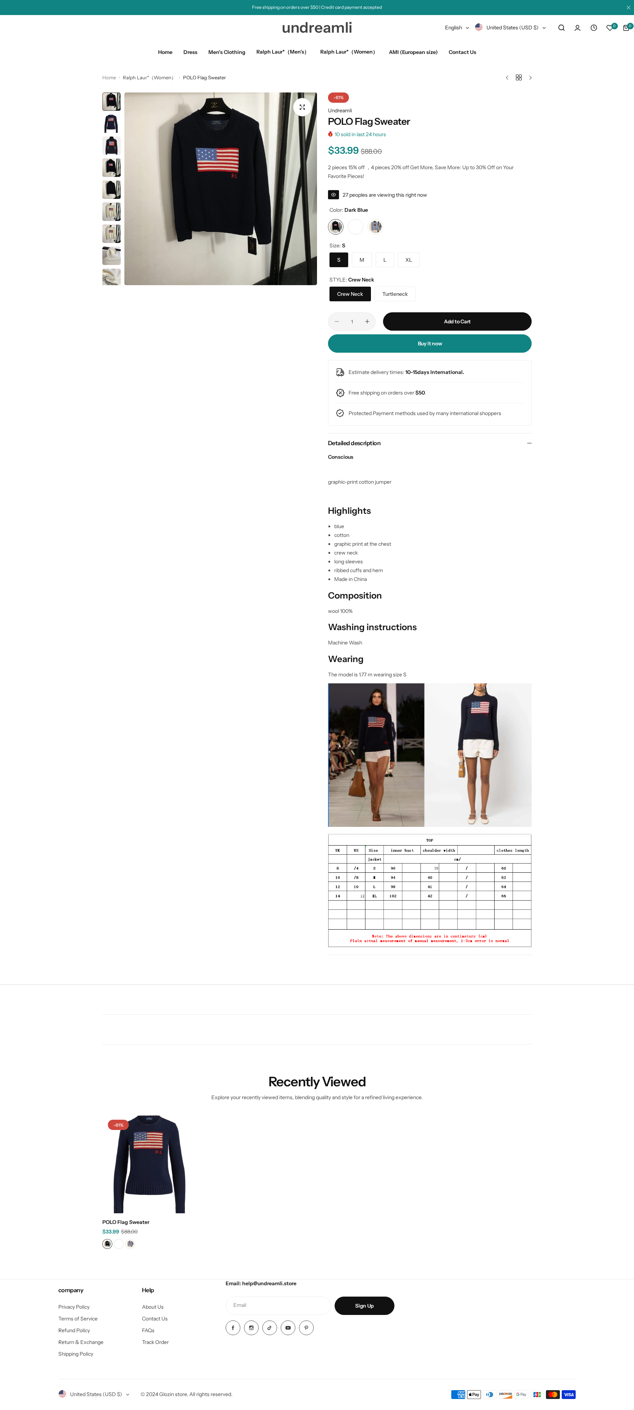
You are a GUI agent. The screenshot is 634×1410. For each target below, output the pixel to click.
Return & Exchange (80, 1342)
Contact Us (155, 1318)
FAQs (148, 1330)
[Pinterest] (306, 1327)
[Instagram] (251, 1327)
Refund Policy (74, 1330)
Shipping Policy (75, 1354)
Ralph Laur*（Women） (149, 77)
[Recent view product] (594, 28)
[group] (220, 188)
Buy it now (430, 343)
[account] (577, 28)
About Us (153, 1307)
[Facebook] (233, 1327)
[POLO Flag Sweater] (151, 1163)
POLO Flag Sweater (125, 1222)
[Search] (561, 28)
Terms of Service (78, 1318)
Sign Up (364, 1305)
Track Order (155, 1342)
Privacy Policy (74, 1307)
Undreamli (340, 110)
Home (109, 77)
